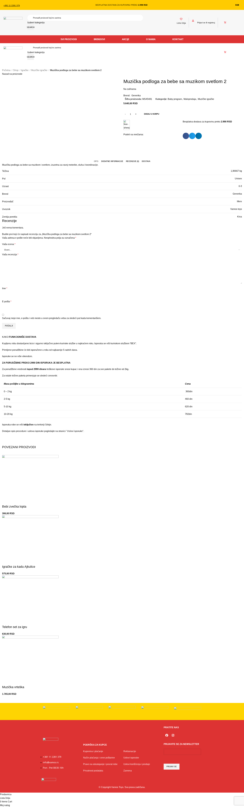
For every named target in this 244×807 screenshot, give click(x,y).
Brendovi (99, 39)
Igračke (25, 70)
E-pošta (6, 301)
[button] (186, 136)
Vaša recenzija (10, 254)
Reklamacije (129, 751)
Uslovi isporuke (131, 757)
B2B (237, 5)
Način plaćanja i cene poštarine (99, 757)
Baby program (175, 99)
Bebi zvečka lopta (14, 506)
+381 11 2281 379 (12, 5)
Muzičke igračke (39, 70)
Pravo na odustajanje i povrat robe (100, 764)
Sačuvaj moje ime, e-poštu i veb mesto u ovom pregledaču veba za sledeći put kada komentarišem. (51, 318)
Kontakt (178, 39)
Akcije (125, 39)
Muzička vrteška (13, 687)
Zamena (127, 770)
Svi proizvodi (69, 39)
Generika (136, 95)
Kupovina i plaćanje (93, 751)
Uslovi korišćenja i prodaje (136, 764)
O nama (150, 39)
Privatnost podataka (93, 770)
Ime (4, 288)
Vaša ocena (8, 244)
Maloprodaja (190, 99)
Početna (6, 70)
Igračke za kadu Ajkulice (18, 566)
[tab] (96, 161)
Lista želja (181, 23)
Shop (16, 70)
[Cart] (225, 22)
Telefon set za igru (14, 627)
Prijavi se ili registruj (206, 22)
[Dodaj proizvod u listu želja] (5, 500)
